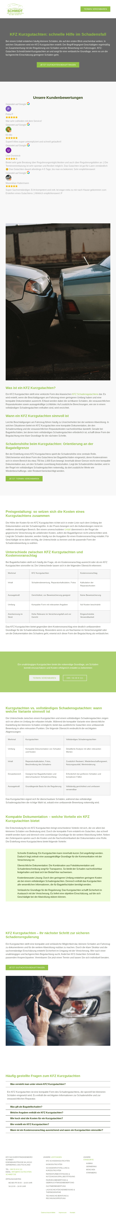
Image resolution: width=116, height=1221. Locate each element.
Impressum (62, 1212)
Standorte (88, 1160)
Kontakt (72, 1212)
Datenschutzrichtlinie (48, 1212)
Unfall (68, 529)
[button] (76, 9)
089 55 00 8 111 (16, 1169)
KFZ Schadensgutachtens (85, 394)
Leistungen (56, 1157)
